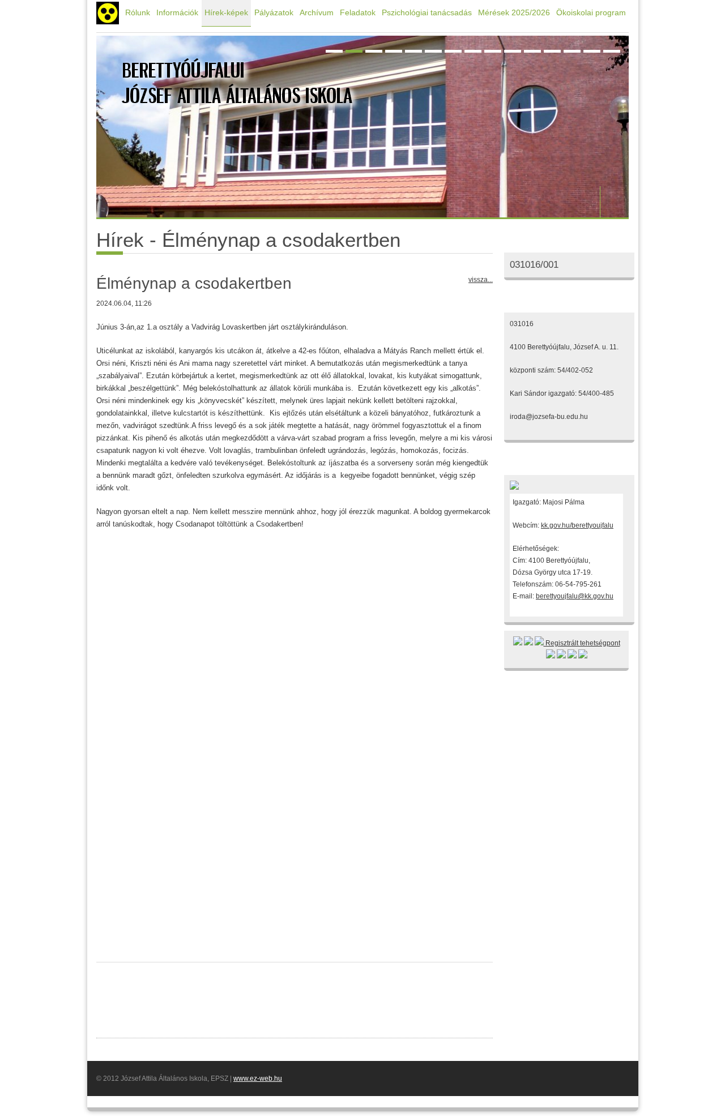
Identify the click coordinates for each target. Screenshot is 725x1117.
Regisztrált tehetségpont (582, 643)
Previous (586, 201)
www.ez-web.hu (257, 1078)
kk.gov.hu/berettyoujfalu (577, 525)
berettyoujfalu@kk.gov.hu (574, 596)
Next (614, 201)
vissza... (480, 280)
